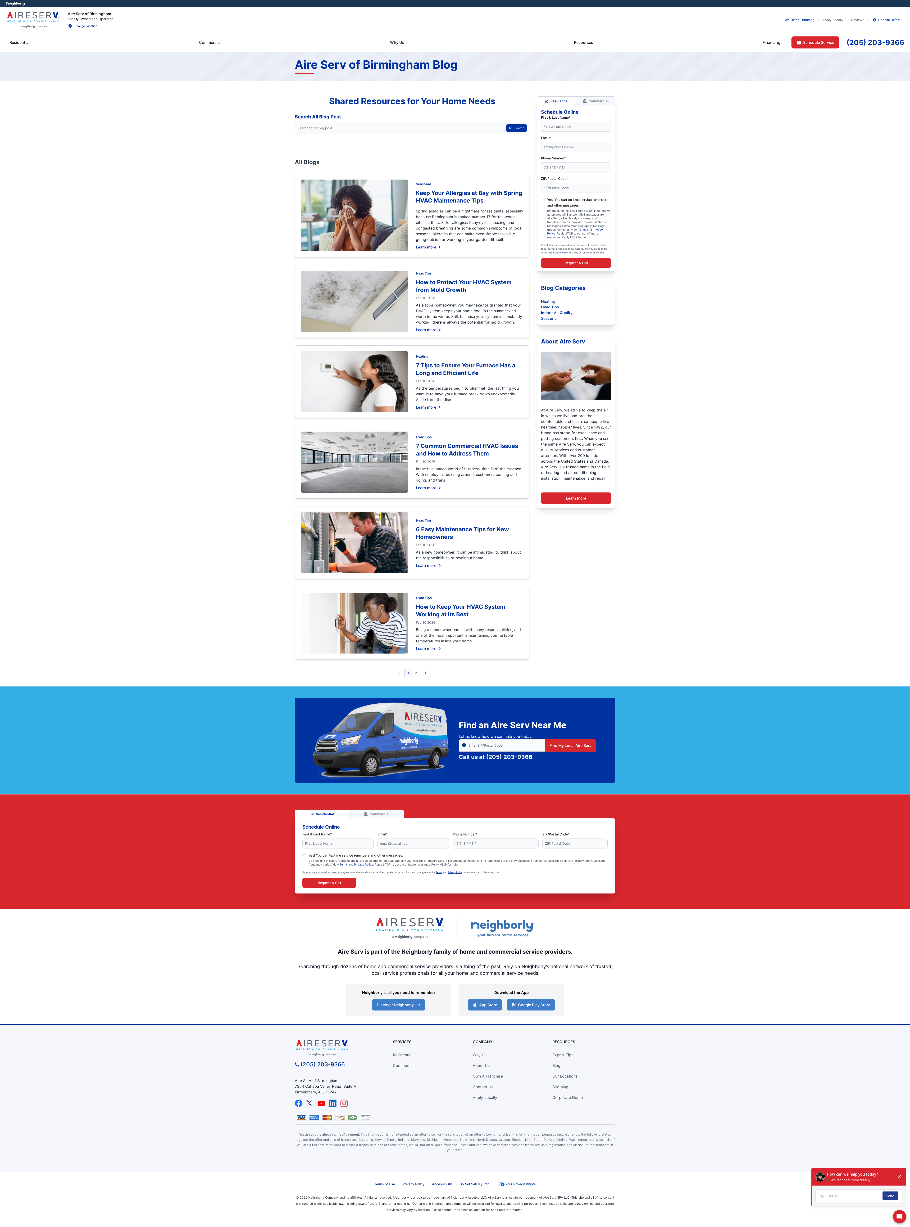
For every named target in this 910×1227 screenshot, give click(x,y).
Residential (560, 101)
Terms (582, 229)
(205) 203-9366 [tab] (875, 42)
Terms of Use (384, 1184)
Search (519, 128)
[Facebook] (298, 1103)
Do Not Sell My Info (474, 1184)
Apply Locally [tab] (832, 20)
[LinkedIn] (333, 1103)
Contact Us (483, 1086)
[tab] (397, 42)
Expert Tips (562, 1054)
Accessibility (442, 1184)
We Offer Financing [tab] (799, 20)
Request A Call (576, 263)
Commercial (598, 101)
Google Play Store (534, 1004)
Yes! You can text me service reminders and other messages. (356, 855)
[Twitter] (310, 1103)
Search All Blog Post (318, 117)
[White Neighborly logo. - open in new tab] (15, 3)
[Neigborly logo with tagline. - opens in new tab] (502, 928)
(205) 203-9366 (509, 756)
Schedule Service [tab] (818, 42)
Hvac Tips (424, 273)
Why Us (480, 1054)
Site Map (560, 1086)
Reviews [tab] (857, 20)
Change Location (85, 26)
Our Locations (565, 1076)
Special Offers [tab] (889, 20)
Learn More (576, 498)
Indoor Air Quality (557, 312)
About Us (481, 1065)
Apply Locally (485, 1097)
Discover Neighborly (395, 1004)
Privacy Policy (560, 252)
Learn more (426, 247)
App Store (488, 1004)
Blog (556, 1065)
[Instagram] (344, 1103)
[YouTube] (321, 1103)
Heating (422, 356)
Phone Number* (553, 158)
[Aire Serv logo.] (33, 20)
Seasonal (423, 184)
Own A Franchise (488, 1076)
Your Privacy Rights (520, 1184)
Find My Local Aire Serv (571, 745)
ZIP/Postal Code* (554, 178)
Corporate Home (567, 1097)
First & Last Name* (555, 117)
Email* (546, 138)
